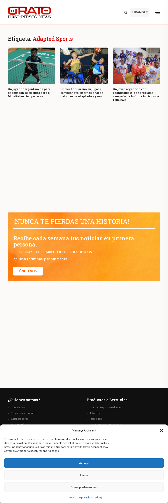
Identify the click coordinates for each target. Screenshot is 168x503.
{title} (98, 497)
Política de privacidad (81, 497)
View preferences (84, 487)
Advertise (95, 413)
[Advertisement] (84, 161)
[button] (161, 430)
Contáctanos (18, 407)
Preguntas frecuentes (24, 413)
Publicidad (96, 418)
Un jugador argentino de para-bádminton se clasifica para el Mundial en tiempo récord (30, 92)
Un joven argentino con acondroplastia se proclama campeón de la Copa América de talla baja (136, 94)
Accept (84, 463)
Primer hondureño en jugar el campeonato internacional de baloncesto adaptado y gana (81, 92)
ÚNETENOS (28, 271)
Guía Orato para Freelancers (106, 407)
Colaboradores (19, 418)
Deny (84, 475)
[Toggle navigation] (157, 12)
